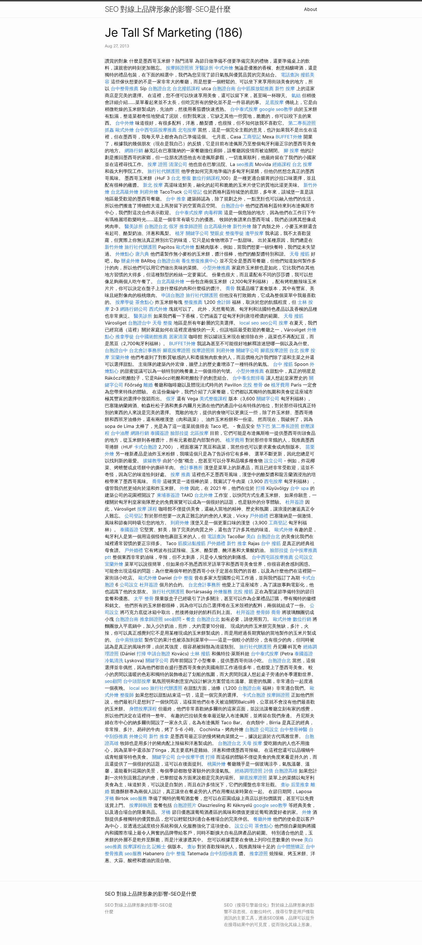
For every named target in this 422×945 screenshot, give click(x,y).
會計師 (224, 302)
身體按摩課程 (143, 709)
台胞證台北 (159, 88)
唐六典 (142, 254)
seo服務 (138, 798)
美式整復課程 (213, 398)
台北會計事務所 (145, 350)
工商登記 (252, 137)
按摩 (283, 323)
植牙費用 (280, 385)
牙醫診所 (204, 68)
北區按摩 (199, 433)
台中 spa (299, 488)
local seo (249, 323)
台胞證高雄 (285, 771)
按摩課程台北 (137, 846)
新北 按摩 (153, 185)
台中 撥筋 (283, 364)
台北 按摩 (302, 164)
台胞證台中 (232, 205)
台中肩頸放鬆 (129, 640)
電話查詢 (290, 75)
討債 (268, 771)
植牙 (179, 233)
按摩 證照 (157, 164)
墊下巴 (263, 426)
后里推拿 (300, 784)
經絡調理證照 (248, 771)
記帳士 (159, 846)
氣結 (296, 95)
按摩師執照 (140, 805)
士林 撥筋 (200, 653)
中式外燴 (224, 68)
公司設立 (304, 557)
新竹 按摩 (285, 88)
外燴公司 (138, 736)
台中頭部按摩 (137, 681)
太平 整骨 (144, 598)
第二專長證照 (302, 123)
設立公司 (273, 460)
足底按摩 (274, 102)
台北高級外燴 (124, 192)
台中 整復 (183, 578)
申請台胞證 (172, 295)
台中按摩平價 (190, 757)
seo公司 (268, 323)
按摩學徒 (124, 302)
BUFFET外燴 (289, 137)
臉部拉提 (179, 433)
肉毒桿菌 (213, 212)
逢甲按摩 (254, 233)
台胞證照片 (184, 805)
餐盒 (190, 619)
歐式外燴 (124, 130)
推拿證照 (258, 853)
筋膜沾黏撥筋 (192, 543)
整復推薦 (193, 302)
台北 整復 (181, 178)
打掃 (260, 488)
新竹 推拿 (237, 543)
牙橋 (109, 798)
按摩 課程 (147, 509)
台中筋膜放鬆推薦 (255, 88)
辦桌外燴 (130, 261)
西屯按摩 (273, 481)
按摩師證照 (278, 695)
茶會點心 (144, 302)
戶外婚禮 (259, 516)
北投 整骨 (253, 385)
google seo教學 (276, 109)
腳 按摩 (291, 150)
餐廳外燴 (262, 819)
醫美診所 (134, 226)
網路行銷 (134, 150)
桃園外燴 (216, 764)
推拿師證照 (190, 226)
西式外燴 (158, 309)
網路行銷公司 (134, 309)
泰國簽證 (159, 433)
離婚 (148, 385)
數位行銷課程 (206, 178)
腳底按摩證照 (176, 350)
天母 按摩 (252, 743)
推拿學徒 (124, 336)
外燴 (184, 488)
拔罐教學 (152, 460)
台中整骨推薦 (124, 88)
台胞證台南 (223, 88)
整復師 (127, 695)
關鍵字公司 (197, 233)
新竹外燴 (242, 226)
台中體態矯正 (290, 846)
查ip (285, 784)
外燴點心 (124, 254)
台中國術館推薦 (151, 336)
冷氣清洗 (114, 660)
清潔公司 (178, 164)
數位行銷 (302, 619)
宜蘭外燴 (120, 357)
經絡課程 (281, 164)
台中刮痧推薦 (223, 853)
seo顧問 (172, 619)
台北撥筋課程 (186, 88)
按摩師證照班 (179, 68)
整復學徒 (234, 233)
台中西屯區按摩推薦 (156, 130)
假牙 (173, 226)
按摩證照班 (203, 350)
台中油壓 (120, 433)
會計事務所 (191, 467)
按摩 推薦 (180, 474)
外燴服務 (223, 591)
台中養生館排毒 (249, 378)
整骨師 (263, 612)
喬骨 (230, 288)
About (310, 9)
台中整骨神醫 (293, 729)
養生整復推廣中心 (199, 261)
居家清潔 (178, 336)
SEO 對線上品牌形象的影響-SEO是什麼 (168, 9)
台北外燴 (203, 495)
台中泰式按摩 (244, 109)
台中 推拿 (176, 199)
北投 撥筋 (243, 591)
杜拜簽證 (294, 502)
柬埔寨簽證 (168, 495)
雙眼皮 (217, 233)
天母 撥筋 (299, 254)
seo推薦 (245, 164)
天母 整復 (162, 323)
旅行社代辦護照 (164, 171)
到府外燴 (149, 192)
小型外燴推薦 (216, 267)
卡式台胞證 (145, 447)
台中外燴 (124, 123)
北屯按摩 (187, 130)
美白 (250, 536)
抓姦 (109, 130)
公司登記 (192, 192)
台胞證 (252, 729)
